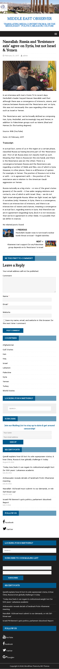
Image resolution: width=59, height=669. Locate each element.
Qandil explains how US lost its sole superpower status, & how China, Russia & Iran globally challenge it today (28, 458)
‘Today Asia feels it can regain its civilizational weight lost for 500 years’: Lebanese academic (28, 469)
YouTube (9, 637)
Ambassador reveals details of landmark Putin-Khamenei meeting (26, 608)
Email (5, 304)
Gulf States (8, 349)
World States (9, 390)
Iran (4, 354)
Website (6, 312)
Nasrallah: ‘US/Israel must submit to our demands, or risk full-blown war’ (27, 615)
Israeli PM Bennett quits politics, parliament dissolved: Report (28, 620)
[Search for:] (29, 408)
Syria (5, 376)
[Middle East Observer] (29, 12)
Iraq (4, 358)
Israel (5, 363)
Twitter (9, 529)
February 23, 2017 (12, 55)
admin (25, 55)
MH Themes (44, 666)
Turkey (6, 386)
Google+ (10, 657)
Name (6, 296)
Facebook (9, 522)
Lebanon (6, 367)
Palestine (7, 372)
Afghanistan (8, 344)
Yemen (6, 381)
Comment (7, 275)
